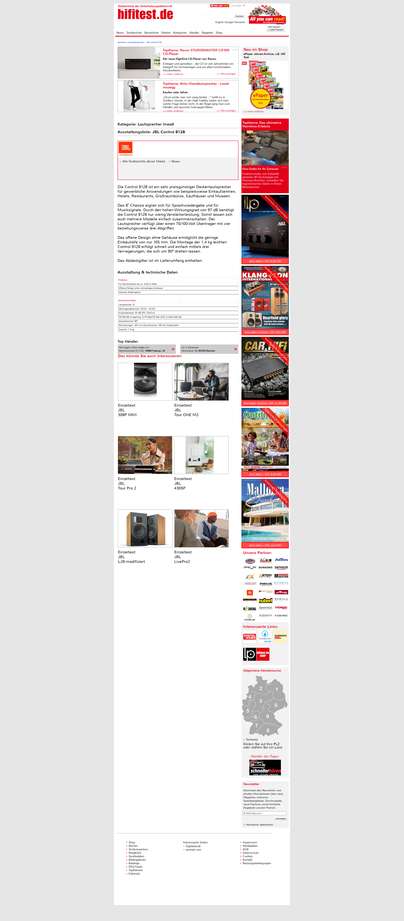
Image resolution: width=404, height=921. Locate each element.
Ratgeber (207, 33)
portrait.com (193, 850)
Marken (166, 33)
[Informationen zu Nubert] (265, 601)
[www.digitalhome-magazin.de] (249, 646)
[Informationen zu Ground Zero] (250, 585)
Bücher (133, 846)
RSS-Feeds (136, 867)
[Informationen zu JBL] (250, 593)
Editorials (134, 874)
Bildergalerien (137, 860)
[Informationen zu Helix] (265, 585)
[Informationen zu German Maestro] (281, 577)
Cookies (248, 856)
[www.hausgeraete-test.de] (265, 646)
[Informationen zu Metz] (281, 593)
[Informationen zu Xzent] (265, 617)
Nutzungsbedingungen (257, 863)
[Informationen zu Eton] (265, 577)
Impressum (250, 842)
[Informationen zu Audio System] (265, 561)
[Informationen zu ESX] (250, 577)
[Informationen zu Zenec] (281, 617)
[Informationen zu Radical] (250, 609)
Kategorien (180, 33)
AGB (246, 849)
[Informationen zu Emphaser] (281, 569)
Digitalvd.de (193, 846)
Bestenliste (151, 33)
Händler (194, 33)
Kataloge (134, 863)
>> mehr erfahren (254, 111)
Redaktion (135, 853)
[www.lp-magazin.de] (249, 663)
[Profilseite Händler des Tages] (265, 774)
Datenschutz (250, 853)
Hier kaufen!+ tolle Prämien (275, 28)
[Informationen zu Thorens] (281, 609)
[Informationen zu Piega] (281, 601)
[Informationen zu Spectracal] (265, 609)
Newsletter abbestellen (259, 824)
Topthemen (136, 870)
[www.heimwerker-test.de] (280, 646)
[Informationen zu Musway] (250, 601)
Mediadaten (250, 846)
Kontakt (247, 860)
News (120, 33)
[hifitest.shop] (263, 663)
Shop (219, 33)
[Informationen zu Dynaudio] (265, 569)
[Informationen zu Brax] (250, 569)
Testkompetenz (138, 849)
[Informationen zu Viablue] (250, 617)
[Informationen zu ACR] (250, 561)
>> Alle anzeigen (226, 73)
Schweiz (252, 740)
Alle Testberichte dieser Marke (143, 161)
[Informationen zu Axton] (281, 561)
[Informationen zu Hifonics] (281, 585)
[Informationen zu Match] (265, 593)
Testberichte (134, 33)
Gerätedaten (136, 856)
